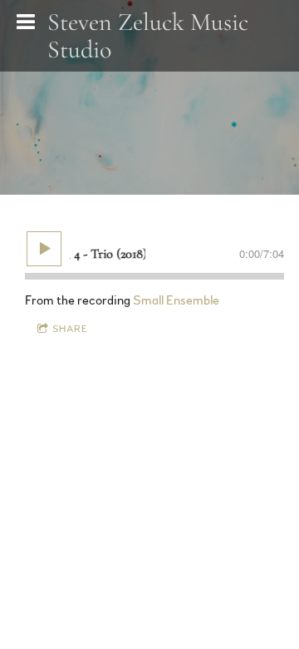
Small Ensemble (176, 300)
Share (70, 329)
